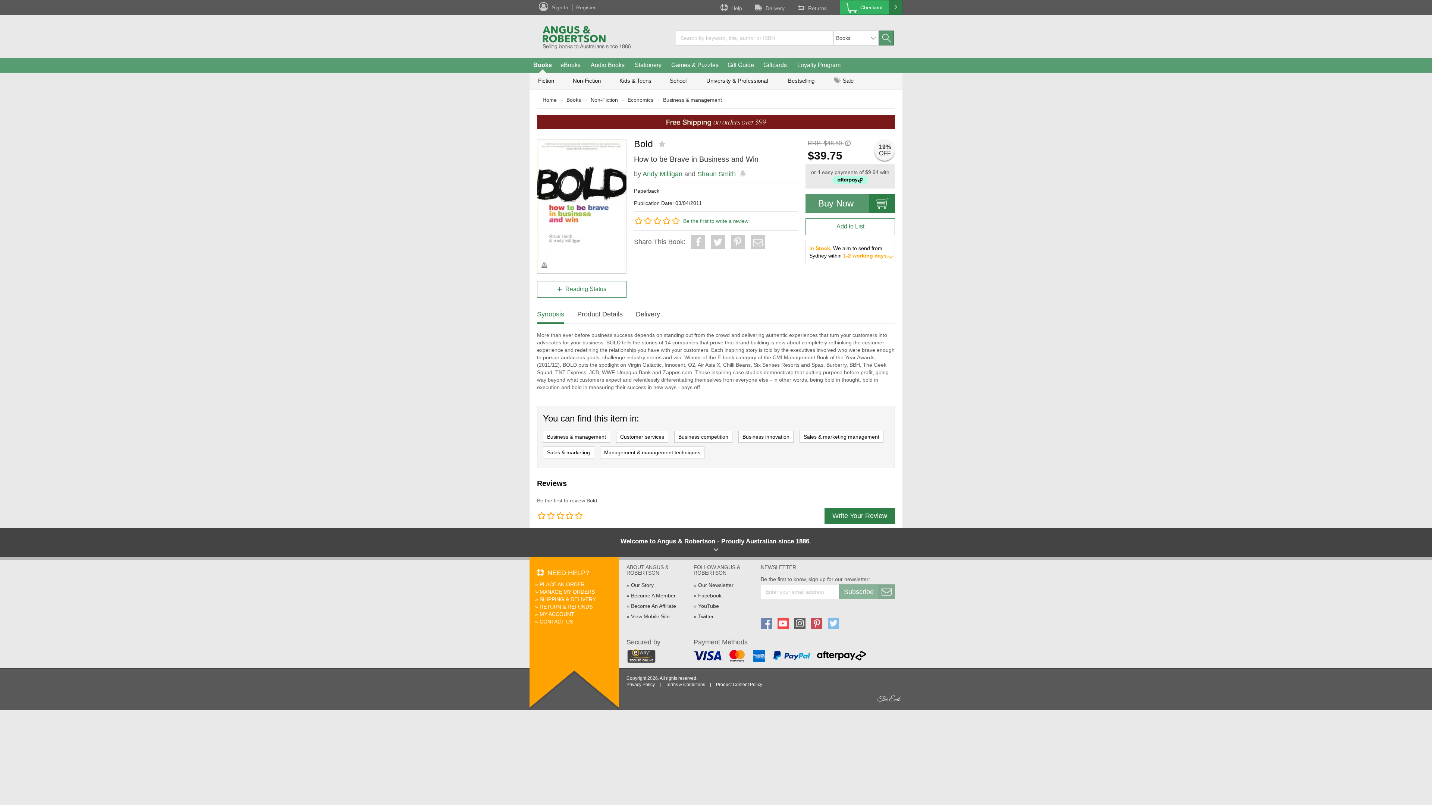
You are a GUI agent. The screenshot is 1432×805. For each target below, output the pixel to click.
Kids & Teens (635, 81)
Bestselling (801, 81)
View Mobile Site (650, 616)
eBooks (570, 65)
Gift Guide (741, 65)
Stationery (648, 65)
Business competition (703, 437)
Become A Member (653, 596)
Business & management (692, 100)
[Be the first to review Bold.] (663, 144)
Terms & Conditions (685, 684)
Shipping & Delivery (568, 599)
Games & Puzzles (695, 65)
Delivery (775, 8)
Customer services (642, 437)
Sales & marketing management (841, 437)
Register (586, 7)
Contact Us (556, 622)
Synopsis (550, 314)
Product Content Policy (739, 684)
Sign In (560, 7)
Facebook (710, 596)
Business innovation (765, 437)
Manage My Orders (567, 592)
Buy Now (836, 203)
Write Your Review (859, 516)
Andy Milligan (662, 174)
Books (542, 65)
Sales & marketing (568, 452)
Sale (847, 81)
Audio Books (608, 65)
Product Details (600, 314)
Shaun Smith (716, 174)
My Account (557, 614)
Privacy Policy (640, 684)
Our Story (642, 585)
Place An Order (562, 584)
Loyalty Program (819, 65)
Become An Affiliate (653, 606)
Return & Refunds (566, 607)
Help (736, 8)
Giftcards (775, 65)
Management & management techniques (652, 452)
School (678, 81)
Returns (817, 8)
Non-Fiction (587, 81)
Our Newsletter (716, 585)
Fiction (546, 81)
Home (550, 100)
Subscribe (859, 592)
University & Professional (737, 81)
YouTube (708, 606)
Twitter (706, 616)
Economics (640, 100)
